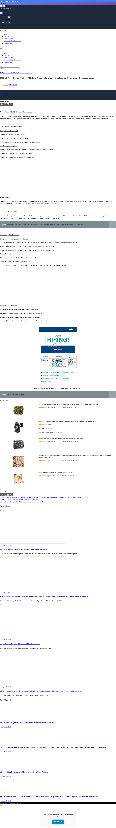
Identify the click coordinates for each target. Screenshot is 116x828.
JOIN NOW (58, 822)
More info (77, 407)
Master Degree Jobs (48, 497)
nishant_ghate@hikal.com (22, 261)
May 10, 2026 (13, 85)
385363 (48, 442)
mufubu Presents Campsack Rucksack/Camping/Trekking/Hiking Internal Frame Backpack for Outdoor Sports (67, 421)
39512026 (48, 425)
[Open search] (1, 6)
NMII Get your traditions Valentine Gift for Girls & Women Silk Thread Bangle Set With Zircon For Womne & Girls (68, 404)
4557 (47, 476)
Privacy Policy (8, 43)
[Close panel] (9, 17)
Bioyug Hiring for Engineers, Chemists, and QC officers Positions (20, 644)
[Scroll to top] (1, 805)
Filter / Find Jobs (8, 38)
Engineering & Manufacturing (28, 497)
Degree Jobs (8, 497)
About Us (6, 36)
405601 (48, 407)
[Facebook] (8, 104)
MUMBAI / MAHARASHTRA (80, 497)
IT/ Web (39, 497)
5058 (47, 460)
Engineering (15, 497)
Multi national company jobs (62, 497)
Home (5, 34)
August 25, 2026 (6, 727)
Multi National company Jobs (24, 73)
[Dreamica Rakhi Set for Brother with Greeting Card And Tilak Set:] (19, 478)
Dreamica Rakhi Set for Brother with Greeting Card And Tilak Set (55, 472)
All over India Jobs (10, 73)
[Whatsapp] (1, 104)
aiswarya (5, 85)
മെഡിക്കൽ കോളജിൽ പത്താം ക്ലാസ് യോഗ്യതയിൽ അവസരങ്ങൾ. (23, 549)
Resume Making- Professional (12, 41)
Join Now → (17, 1)
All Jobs (2, 73)
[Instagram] (1, 10)
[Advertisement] (54, 179)
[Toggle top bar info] (4, 6)
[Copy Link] (11, 104)
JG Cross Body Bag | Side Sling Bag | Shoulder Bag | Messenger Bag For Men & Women (61, 438)
